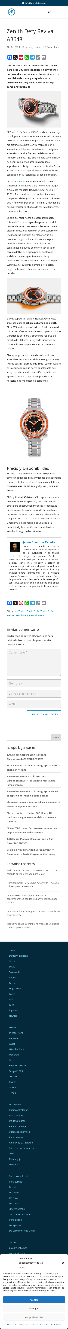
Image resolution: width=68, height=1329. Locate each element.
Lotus (12, 966)
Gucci (12, 1043)
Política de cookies (15, 1324)
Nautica (13, 1015)
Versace (13, 1038)
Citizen (12, 961)
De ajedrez (15, 1225)
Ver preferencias (34, 1317)
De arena (14, 1192)
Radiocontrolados (18, 1109)
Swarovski (14, 972)
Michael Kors (16, 1032)
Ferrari (12, 983)
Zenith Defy (32, 611)
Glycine (13, 1076)
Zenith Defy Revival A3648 (30, 615)
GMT (11, 1153)
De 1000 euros (17, 1120)
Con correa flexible (19, 1176)
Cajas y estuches (18, 1247)
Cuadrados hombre (19, 1131)
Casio (12, 950)
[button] (63, 1262)
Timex (12, 1092)
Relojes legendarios (32, 47)
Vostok (13, 977)
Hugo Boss (15, 988)
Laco (11, 1004)
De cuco (13, 1197)
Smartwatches (17, 1208)
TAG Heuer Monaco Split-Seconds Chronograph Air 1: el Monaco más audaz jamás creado (31, 780)
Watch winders (17, 1253)
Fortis (12, 993)
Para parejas (16, 1137)
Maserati (14, 1054)
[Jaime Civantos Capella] (15, 551)
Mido (11, 999)
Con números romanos (21, 1214)
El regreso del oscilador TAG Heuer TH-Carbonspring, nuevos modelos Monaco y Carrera (31, 817)
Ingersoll (14, 1010)
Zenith (20, 181)
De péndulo (15, 1104)
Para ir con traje (17, 1126)
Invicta (12, 1081)
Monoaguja (15, 1159)
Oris (11, 1060)
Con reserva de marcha (21, 1148)
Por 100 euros (17, 1115)
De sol (12, 1187)
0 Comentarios (52, 47)
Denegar (34, 1308)
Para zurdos (15, 1181)
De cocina (14, 1203)
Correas (13, 1242)
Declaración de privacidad (37, 1324)
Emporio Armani (17, 1065)
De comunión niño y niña (22, 1230)
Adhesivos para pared (21, 1142)
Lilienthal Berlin (17, 1049)
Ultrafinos (14, 1164)
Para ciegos (15, 1219)
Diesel (12, 1027)
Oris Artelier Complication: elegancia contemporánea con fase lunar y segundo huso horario (32, 899)
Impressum (56, 1324)
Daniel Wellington (18, 955)
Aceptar (34, 1299)
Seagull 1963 (16, 1071)
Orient (12, 1087)
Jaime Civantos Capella (39, 542)
